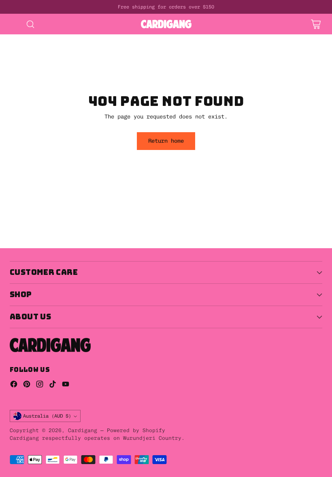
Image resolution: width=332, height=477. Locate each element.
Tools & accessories (58, 64)
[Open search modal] (30, 24)
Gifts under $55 (24, 56)
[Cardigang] (166, 24)
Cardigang (82, 430)
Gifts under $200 (149, 56)
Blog (100, 73)
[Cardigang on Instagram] (40, 385)
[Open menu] (14, 24)
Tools (8, 64)
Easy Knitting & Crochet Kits (197, 38)
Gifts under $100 (86, 56)
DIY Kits (13, 38)
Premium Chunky (207, 64)
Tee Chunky (66, 73)
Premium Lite (19, 73)
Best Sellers (19, 47)
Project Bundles (145, 47)
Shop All (63, 47)
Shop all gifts (209, 56)
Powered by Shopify (136, 430)
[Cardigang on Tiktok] (52, 385)
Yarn (106, 64)
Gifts (189, 47)
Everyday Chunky (149, 64)
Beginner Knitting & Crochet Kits (89, 38)
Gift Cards (225, 47)
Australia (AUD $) (47, 416)
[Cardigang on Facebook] (14, 385)
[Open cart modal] (315, 24)
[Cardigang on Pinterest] (27, 385)
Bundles (98, 47)
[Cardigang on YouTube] (65, 385)
